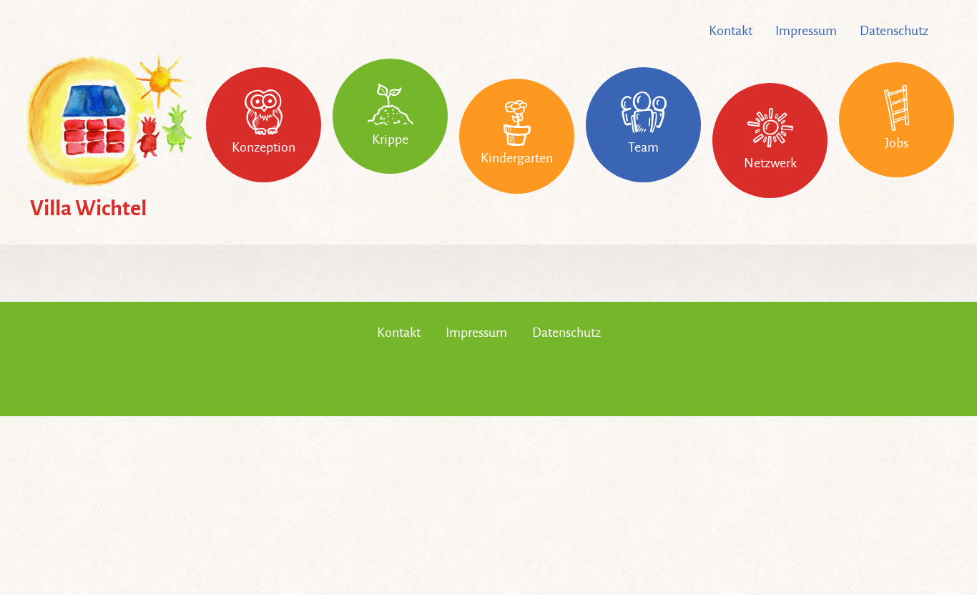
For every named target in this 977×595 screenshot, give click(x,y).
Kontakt (730, 31)
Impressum (806, 31)
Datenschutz (894, 31)
